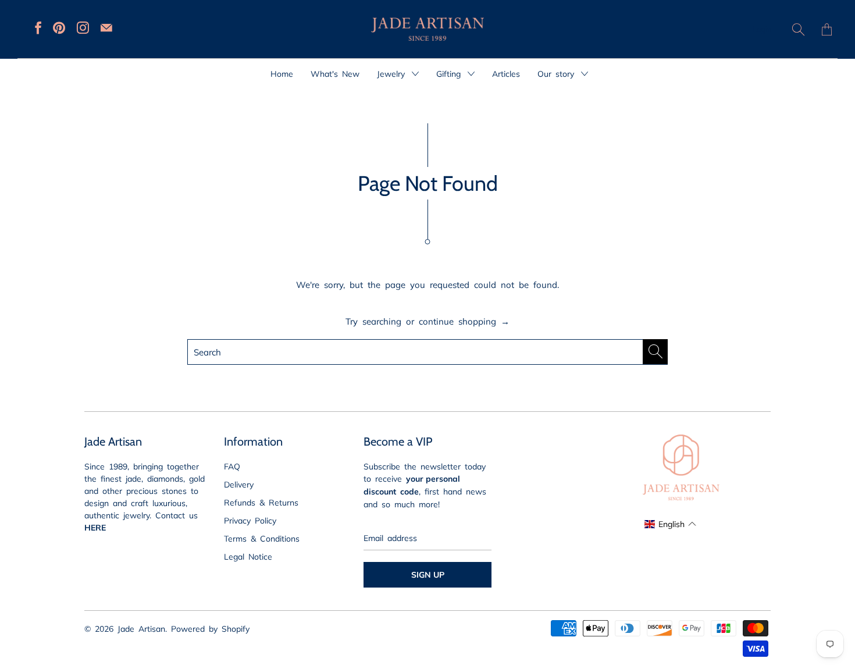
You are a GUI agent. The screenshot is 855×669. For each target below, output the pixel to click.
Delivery (239, 484)
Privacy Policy (250, 520)
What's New (335, 73)
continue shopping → (464, 320)
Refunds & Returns (261, 502)
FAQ (232, 466)
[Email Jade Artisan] (106, 28)
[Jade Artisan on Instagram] (83, 28)
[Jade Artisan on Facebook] (38, 28)
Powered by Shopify (210, 628)
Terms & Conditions (262, 538)
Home (281, 73)
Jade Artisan (141, 628)
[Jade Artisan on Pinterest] (59, 28)
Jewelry (393, 73)
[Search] (798, 29)
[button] (670, 524)
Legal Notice (248, 556)
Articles (506, 73)
